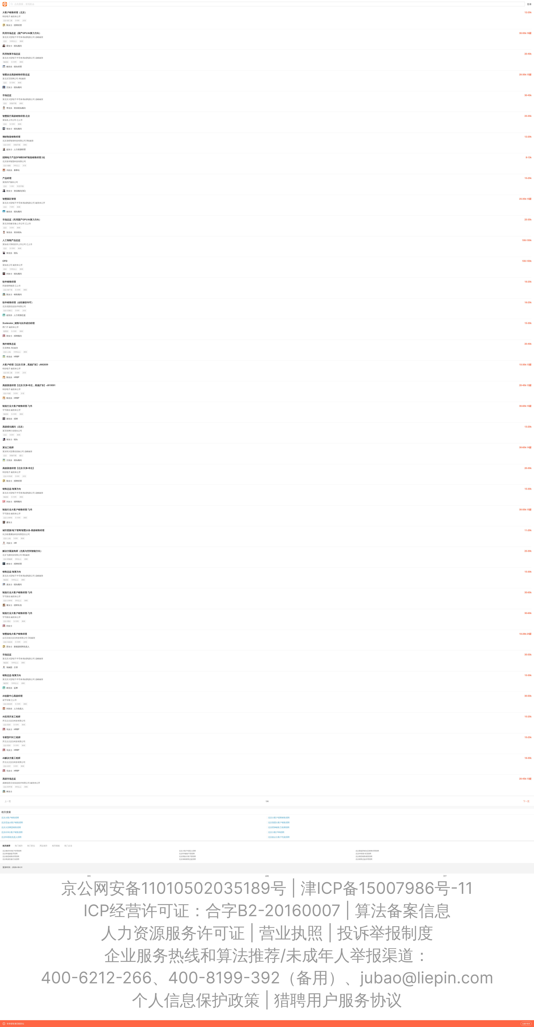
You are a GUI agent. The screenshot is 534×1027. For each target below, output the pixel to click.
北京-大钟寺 (7, 517)
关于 (445, 876)
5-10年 (14, 62)
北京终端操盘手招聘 (10, 853)
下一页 (526, 801)
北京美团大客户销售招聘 (279, 822)
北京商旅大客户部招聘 (187, 856)
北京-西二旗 (7, 20)
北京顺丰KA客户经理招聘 (12, 850)
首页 (89, 876)
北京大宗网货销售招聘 (11, 827)
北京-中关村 (7, 476)
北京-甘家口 (7, 310)
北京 (5, 41)
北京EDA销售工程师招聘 (278, 827)
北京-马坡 (7, 393)
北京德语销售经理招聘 (11, 856)
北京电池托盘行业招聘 (11, 859)
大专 (24, 20)
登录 (529, 4)
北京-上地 (7, 352)
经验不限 (13, 103)
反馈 (267, 876)
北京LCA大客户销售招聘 (12, 832)
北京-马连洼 (7, 642)
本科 (21, 41)
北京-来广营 (7, 289)
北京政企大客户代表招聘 (279, 837)
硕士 (21, 455)
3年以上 (17, 165)
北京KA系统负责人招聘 (11, 837)
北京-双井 (7, 724)
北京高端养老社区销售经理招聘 (367, 850)
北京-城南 (7, 165)
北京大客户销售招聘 (10, 817)
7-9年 (12, 207)
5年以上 (18, 559)
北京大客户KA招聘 (276, 832)
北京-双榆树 (7, 559)
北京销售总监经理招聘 (364, 859)
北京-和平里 (7, 787)
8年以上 (18, 787)
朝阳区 (5, 331)
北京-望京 (7, 621)
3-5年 (17, 20)
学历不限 (20, 186)
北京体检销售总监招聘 (187, 859)
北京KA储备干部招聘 (187, 853)
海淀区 (5, 62)
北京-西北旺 (7, 704)
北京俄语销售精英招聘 (364, 856)
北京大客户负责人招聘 (187, 850)
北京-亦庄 (7, 144)
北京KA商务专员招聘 (363, 853)
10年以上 (13, 41)
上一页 (8, 801)
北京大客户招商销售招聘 (279, 817)
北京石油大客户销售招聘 (12, 822)
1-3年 (12, 186)
